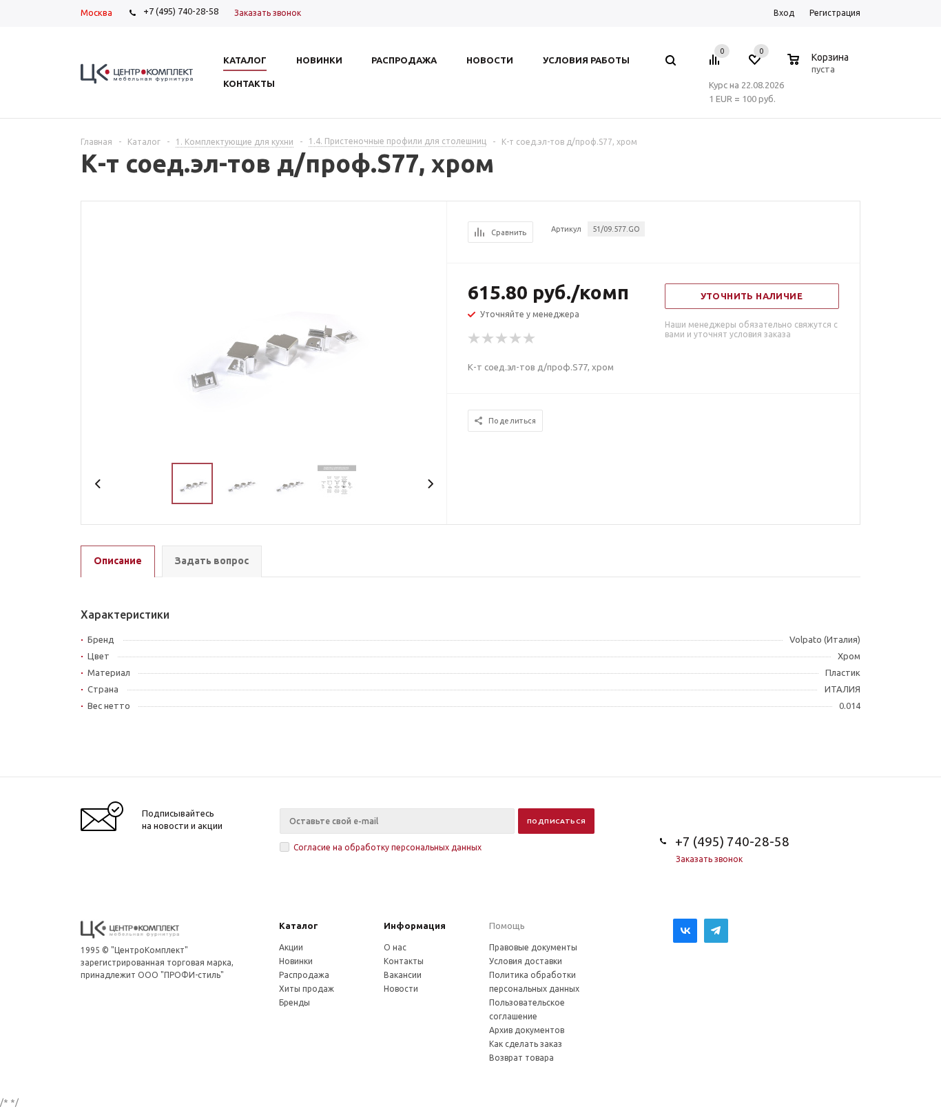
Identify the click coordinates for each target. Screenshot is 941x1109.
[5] (530, 339)
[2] (488, 339)
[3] (502, 339)
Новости (401, 988)
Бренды (294, 1002)
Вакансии (403, 974)
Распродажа (304, 974)
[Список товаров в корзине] (819, 67)
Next (430, 484)
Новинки (296, 961)
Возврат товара (521, 1057)
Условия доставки (525, 961)
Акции (291, 947)
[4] (516, 339)
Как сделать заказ (525, 1043)
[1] (475, 339)
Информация (415, 925)
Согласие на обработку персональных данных (387, 847)
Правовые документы (533, 947)
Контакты (404, 961)
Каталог (298, 925)
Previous (98, 484)
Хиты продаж (306, 988)
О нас (395, 947)
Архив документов (526, 1030)
